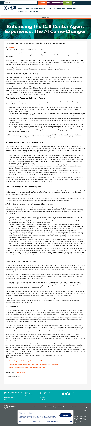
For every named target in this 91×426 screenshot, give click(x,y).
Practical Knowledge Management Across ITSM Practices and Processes (33, 364)
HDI (5, 396)
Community (22, 11)
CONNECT (67, 2)
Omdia (27, 396)
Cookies (73, 407)
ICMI (26, 392)
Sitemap (42, 399)
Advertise (42, 397)
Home (34, 407)
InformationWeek (9, 397)
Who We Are (34, 11)
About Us (42, 394)
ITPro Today (29, 394)
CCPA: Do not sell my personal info (54, 407)
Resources (71, 8)
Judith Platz (11, 47)
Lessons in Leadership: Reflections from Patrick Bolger (27, 367)
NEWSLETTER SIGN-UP (55, 2)
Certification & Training (35, 8)
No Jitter (6, 399)
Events (20, 8)
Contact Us (42, 396)
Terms (85, 411)
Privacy (85, 407)
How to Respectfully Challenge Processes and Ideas (26, 361)
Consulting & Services (56, 8)
